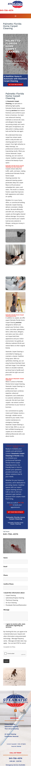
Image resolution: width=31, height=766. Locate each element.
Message (6, 610)
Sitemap (19, 746)
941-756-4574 (6, 10)
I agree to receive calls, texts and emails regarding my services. (15, 625)
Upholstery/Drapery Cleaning (15, 598)
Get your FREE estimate (15, 84)
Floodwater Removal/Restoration (16, 605)
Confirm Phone (8, 584)
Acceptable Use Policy (9, 647)
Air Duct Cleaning (11, 602)
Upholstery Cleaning (11, 726)
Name (5, 558)
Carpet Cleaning (11, 595)
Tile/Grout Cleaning (12, 600)
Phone (5, 575)
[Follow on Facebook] (15, 710)
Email (5, 566)
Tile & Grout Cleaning (12, 729)
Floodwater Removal (11, 736)
